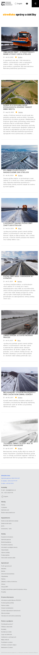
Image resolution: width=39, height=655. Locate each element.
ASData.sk (35, 652)
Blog (19, 228)
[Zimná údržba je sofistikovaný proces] (19, 322)
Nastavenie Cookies (7, 647)
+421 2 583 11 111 (8, 492)
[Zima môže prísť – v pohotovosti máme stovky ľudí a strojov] (19, 39)
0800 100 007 (15, 478)
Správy (20, 57)
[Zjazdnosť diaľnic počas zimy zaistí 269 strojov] (19, 210)
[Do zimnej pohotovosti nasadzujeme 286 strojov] (19, 157)
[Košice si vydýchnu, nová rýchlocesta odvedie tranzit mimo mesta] (19, 92)
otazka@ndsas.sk (11, 490)
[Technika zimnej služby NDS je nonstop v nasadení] (19, 430)
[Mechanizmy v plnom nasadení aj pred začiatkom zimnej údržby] (19, 379)
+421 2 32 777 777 (12, 481)
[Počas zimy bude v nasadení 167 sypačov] (19, 263)
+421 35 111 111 (10, 483)
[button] (27, 4)
